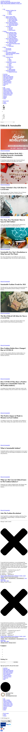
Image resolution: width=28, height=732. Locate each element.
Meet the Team (6, 75)
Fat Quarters (8, 49)
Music (10, 59)
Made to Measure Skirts (11, 42)
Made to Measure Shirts (11, 17)
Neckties (10, 28)
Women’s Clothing (7, 90)
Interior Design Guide (8, 93)
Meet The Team (9, 54)
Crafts (10, 68)
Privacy (5, 103)
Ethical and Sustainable (8, 76)
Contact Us (5, 84)
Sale (4, 9)
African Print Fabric (7, 91)
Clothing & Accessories (11, 62)
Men (4, 15)
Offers (10, 65)
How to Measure (12, 21)
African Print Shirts (13, 19)
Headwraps (11, 46)
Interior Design (12, 69)
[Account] (3, 115)
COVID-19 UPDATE (5, 1)
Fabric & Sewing (9, 66)
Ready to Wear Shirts (10, 16)
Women (5, 31)
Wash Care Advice (7, 82)
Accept (2, 578)
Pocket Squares (12, 30)
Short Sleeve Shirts (13, 33)
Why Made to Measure (11, 52)
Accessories (8, 26)
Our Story (5, 51)
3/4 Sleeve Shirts (12, 35)
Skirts (10, 12)
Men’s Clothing (6, 88)
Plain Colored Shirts (13, 20)
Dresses (10, 11)
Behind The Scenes (13, 71)
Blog (4, 55)
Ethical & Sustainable (10, 70)
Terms (4, 102)
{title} (2, 580)
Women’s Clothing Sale (11, 10)
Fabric (4, 47)
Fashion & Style (9, 57)
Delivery (5, 96)
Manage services (11, 575)
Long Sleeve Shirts (13, 36)
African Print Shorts (13, 25)
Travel (10, 60)
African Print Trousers (13, 23)
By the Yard (8, 48)
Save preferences (20, 578)
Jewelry (10, 14)
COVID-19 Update (7, 94)
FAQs (4, 98)
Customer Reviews (7, 81)
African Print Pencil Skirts (14, 43)
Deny (6, 578)
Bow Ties (11, 27)
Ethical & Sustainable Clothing (12, 53)
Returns (5, 97)
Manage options (4, 575)
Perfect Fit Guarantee (7, 79)
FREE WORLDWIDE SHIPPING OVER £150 (11, 3)
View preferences (12, 578)
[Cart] (3, 118)
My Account (6, 100)
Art (9, 58)
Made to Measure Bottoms (11, 22)
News (10, 64)
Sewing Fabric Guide (7, 92)
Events (10, 63)
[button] (14, 542)
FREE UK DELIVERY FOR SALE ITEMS (10, 2)
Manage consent (4, 642)
